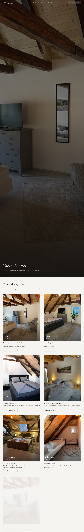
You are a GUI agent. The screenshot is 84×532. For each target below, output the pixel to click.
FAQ (45, 2)
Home (30, 2)
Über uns (40, 2)
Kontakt (50, 2)
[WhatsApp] (69, 2)
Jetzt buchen (76, 2)
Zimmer (34, 2)
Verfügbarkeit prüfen (10, 349)
